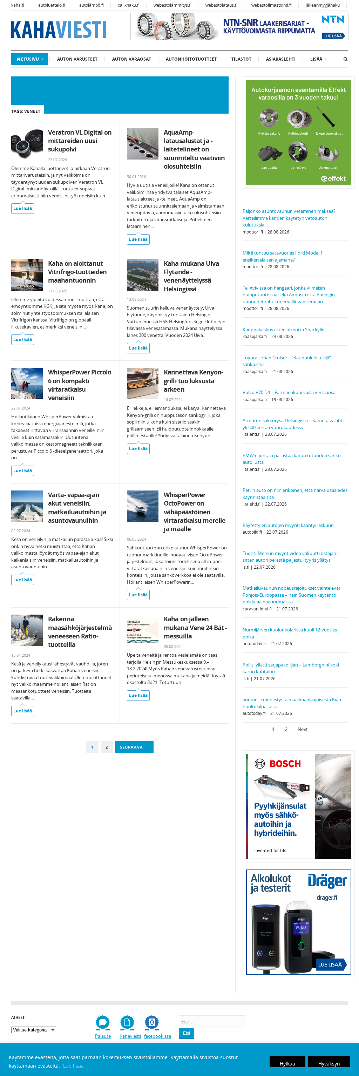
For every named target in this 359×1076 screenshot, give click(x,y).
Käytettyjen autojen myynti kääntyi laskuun (288, 525)
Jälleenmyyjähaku (323, 5)
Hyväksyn (329, 1063)
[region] (179, 1059)
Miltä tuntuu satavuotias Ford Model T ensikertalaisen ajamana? (283, 256)
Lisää (316, 59)
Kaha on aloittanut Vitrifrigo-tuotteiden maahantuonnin (77, 272)
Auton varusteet (77, 59)
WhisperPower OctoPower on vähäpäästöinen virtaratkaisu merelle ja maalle (194, 511)
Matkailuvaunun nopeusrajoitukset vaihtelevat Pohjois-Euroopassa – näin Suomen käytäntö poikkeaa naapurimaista (291, 595)
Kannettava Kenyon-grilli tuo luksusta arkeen (193, 380)
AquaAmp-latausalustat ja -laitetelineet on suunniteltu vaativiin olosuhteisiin (194, 149)
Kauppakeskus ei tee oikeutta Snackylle (283, 329)
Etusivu (30, 59)
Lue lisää (73, 1065)
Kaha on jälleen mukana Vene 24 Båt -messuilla (195, 627)
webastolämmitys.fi (172, 5)
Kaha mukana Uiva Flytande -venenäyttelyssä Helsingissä (191, 276)
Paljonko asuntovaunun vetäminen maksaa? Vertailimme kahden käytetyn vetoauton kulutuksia (289, 218)
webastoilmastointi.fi (271, 5)
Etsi (186, 1033)
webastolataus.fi (221, 5)
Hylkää (287, 1063)
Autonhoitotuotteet (191, 59)
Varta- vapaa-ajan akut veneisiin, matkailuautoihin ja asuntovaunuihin (77, 507)
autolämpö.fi (91, 5)
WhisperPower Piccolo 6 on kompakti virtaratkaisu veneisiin (79, 385)
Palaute (103, 1036)
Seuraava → (134, 747)
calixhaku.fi (129, 5)
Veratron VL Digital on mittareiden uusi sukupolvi (79, 141)
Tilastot (241, 59)
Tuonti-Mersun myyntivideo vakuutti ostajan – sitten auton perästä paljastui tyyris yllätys (291, 556)
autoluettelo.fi (51, 5)
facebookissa (157, 1036)
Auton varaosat (131, 59)
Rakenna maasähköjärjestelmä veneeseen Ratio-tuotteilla (80, 632)
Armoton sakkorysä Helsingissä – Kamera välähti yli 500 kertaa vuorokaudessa (293, 424)
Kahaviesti (130, 1036)
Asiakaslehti (281, 59)
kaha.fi (17, 5)
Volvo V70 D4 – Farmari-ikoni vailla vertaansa (289, 392)
